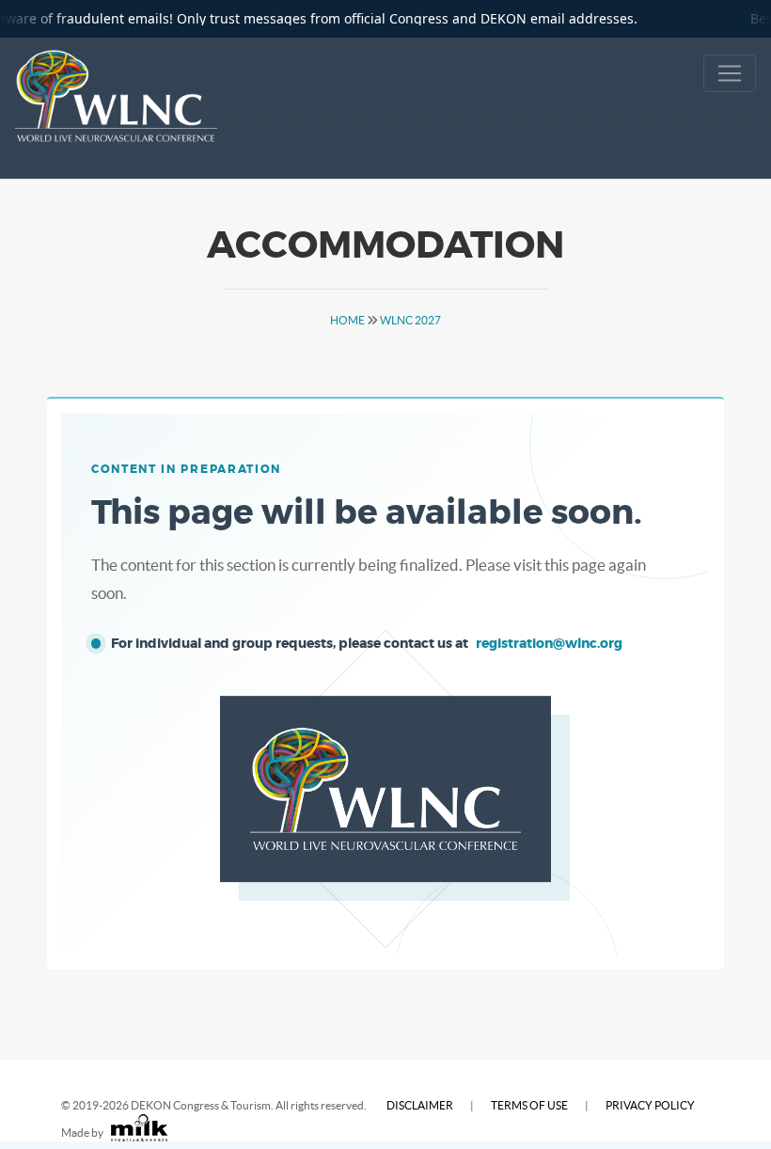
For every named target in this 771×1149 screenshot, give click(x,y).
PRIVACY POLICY (650, 1105)
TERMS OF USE (529, 1105)
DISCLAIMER (419, 1105)
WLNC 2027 (410, 320)
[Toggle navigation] (729, 73)
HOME (347, 320)
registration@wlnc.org (549, 643)
